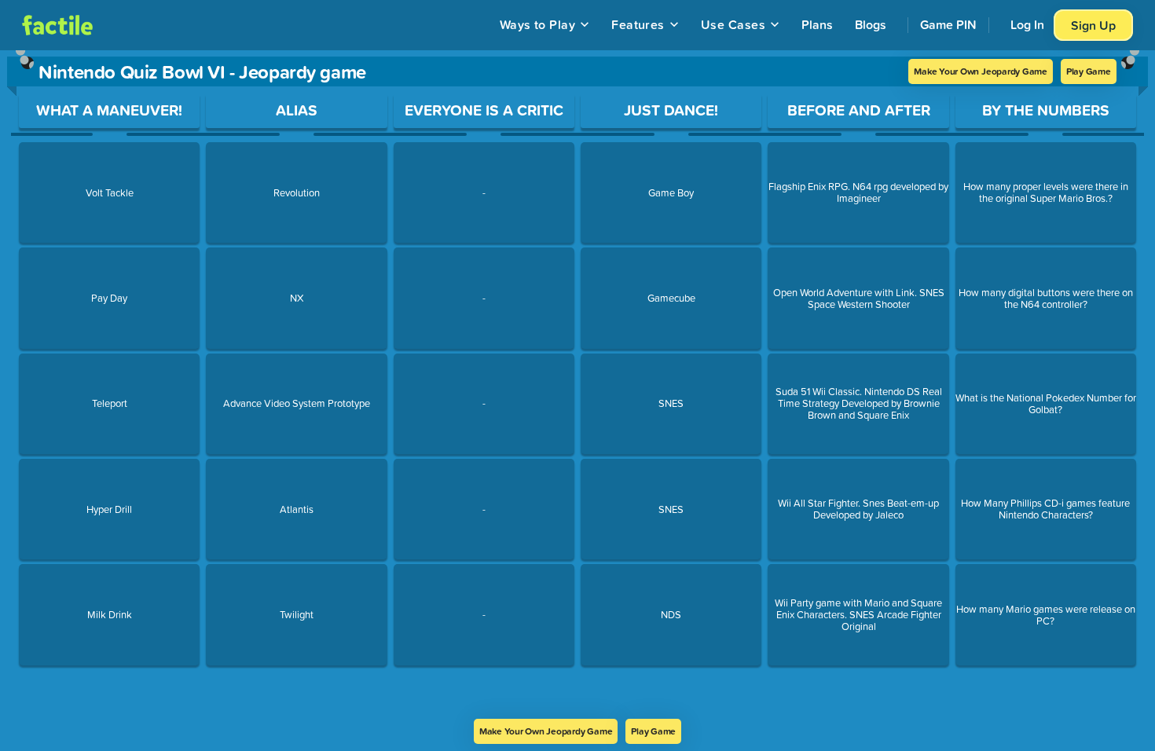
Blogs (870, 24)
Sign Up (1093, 25)
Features (638, 24)
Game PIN (948, 24)
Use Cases (733, 24)
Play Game (1088, 71)
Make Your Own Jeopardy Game (980, 71)
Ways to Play (538, 24)
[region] (577, 384)
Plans (817, 24)
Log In (1027, 24)
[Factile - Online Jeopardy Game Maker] (57, 25)
